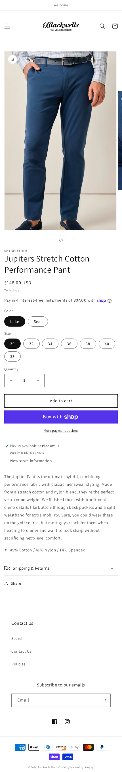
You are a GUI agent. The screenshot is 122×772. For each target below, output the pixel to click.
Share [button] (16, 583)
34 (50, 343)
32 (31, 343)
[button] (7, 26)
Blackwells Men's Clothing (53, 767)
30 (12, 343)
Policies (18, 664)
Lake (14, 321)
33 (12, 356)
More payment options (61, 430)
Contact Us (21, 651)
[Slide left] (48, 240)
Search (17, 638)
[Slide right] (73, 240)
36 (69, 343)
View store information (31, 460)
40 (107, 343)
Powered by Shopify (82, 767)
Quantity (11, 369)
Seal (38, 321)
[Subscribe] (104, 700)
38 (88, 343)
